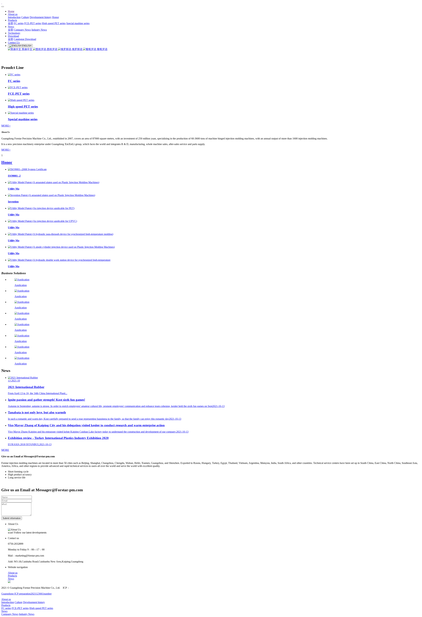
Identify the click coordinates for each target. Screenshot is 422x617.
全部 (10, 23)
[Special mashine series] (21, 112)
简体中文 (27, 49)
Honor (6, 162)
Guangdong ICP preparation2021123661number (26, 593)
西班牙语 (52, 49)
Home (11, 11)
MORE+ (6, 125)
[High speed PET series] (21, 100)
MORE (5, 450)
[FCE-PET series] (18, 87)
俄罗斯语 (77, 49)
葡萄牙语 (101, 49)
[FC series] (14, 74)
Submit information (12, 518)
